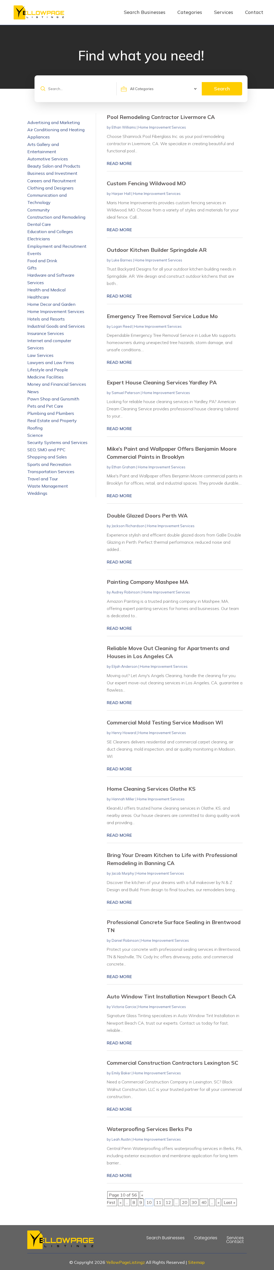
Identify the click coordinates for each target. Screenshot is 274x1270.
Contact (254, 12)
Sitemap (196, 1262)
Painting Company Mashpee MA (147, 581)
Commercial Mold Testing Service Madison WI (165, 722)
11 (158, 1202)
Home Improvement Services (162, 127)
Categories (189, 12)
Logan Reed (122, 326)
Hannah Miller (123, 799)
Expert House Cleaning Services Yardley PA (162, 382)
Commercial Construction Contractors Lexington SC (172, 1062)
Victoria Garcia (124, 1007)
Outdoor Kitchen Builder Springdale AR (157, 249)
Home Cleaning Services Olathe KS (151, 788)
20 (184, 1202)
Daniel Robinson (125, 940)
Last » (229, 1202)
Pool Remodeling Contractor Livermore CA (161, 117)
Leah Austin (121, 1139)
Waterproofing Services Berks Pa (149, 1129)
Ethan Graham (123, 467)
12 (168, 1202)
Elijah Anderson (125, 666)
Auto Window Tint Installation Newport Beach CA (171, 996)
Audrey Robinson (126, 592)
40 (204, 1202)
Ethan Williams (124, 127)
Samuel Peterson (126, 393)
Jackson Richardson (128, 526)
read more (119, 163)
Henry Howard (124, 733)
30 (194, 1202)
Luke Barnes (122, 260)
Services (223, 12)
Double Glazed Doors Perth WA (147, 515)
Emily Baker (121, 1073)
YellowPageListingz (125, 1262)
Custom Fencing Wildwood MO (146, 183)
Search (222, 89)
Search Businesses (144, 12)
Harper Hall (121, 193)
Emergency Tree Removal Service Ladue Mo (162, 316)
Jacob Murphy (123, 873)
